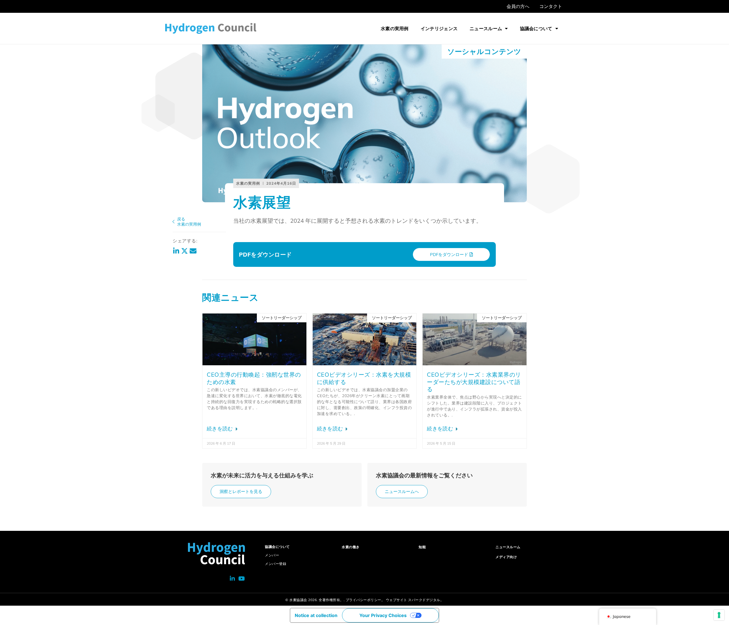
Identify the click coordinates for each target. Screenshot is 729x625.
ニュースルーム (486, 28)
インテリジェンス (439, 28)
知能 (422, 547)
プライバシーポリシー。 (365, 600)
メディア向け (506, 557)
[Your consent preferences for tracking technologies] (719, 615)
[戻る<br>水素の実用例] (173, 221)
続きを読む (220, 428)
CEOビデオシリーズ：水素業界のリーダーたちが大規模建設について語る (474, 382)
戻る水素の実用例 (189, 221)
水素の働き (351, 547)
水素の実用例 (395, 28)
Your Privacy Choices (383, 615)
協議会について (536, 28)
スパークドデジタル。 (426, 600)
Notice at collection (316, 615)
